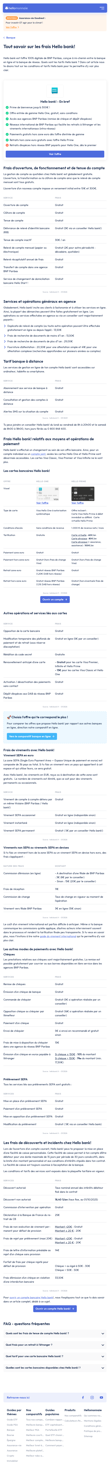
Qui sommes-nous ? (93, 1415)
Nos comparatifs (73, 1415)
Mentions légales (92, 1420)
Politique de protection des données (93, 1431)
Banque (11, 1429)
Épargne (11, 1440)
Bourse (10, 1435)
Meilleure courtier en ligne (35, 1435)
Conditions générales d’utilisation (93, 1425)
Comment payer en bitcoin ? (54, 1445)
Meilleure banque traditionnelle (54, 1440)
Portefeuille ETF (53, 1429)
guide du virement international (58, 936)
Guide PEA (12, 1424)
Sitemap (88, 1436)
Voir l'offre (11, 27)
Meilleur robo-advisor (35, 1455)
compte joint (38, 454)
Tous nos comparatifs (35, 1419)
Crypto (10, 1455)
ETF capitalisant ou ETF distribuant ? (54, 1424)
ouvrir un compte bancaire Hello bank (31, 1297)
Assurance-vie (14, 1445)
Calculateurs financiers (74, 1420)
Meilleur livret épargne (35, 1445)
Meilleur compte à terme (35, 1440)
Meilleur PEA (32, 1429)
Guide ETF (12, 1419)
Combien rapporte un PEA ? (54, 1419)
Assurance (12, 1450)
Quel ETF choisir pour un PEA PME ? (54, 1435)
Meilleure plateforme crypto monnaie (35, 1450)
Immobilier (12, 1460)
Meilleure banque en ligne (35, 1424)
